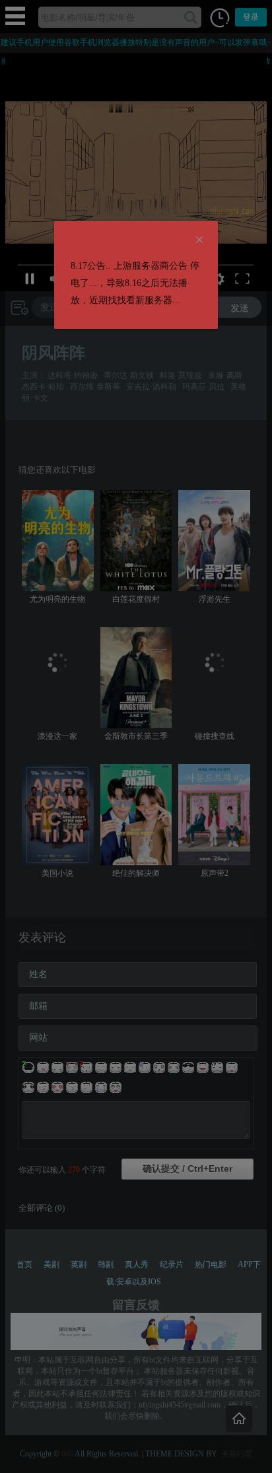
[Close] (199, 240)
